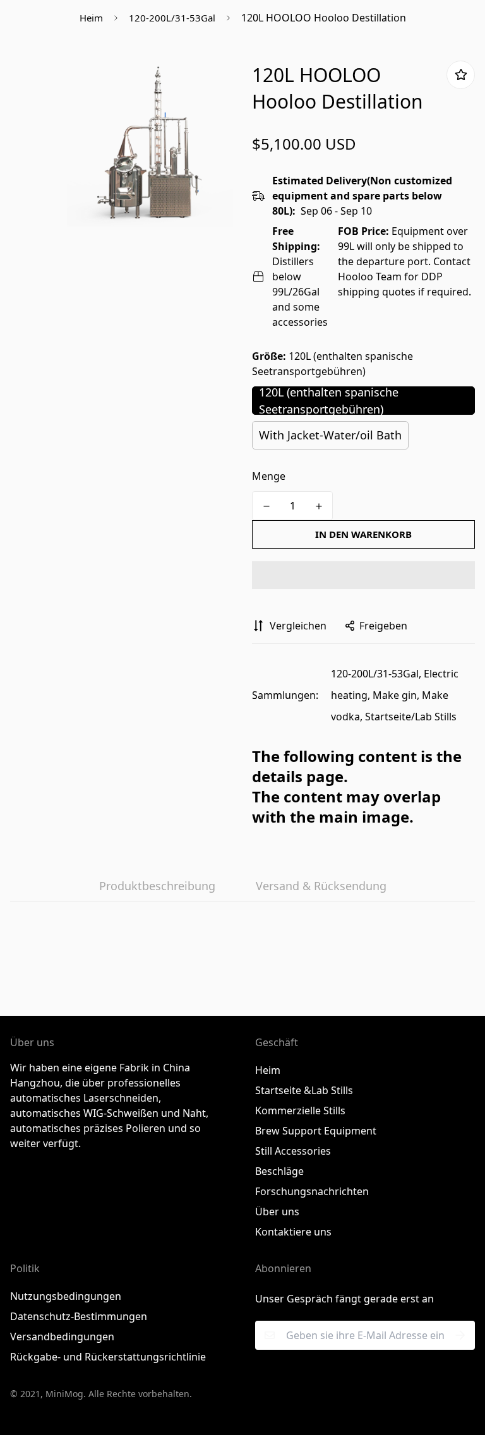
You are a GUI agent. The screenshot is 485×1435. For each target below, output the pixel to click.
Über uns (277, 1211)
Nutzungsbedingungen (65, 1296)
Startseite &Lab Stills (304, 1090)
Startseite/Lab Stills (411, 716)
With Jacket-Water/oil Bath (330, 435)
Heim (91, 17)
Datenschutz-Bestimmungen (78, 1316)
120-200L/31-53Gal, (376, 674)
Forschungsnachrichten (312, 1191)
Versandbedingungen (62, 1336)
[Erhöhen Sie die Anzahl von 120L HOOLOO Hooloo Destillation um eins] (318, 506)
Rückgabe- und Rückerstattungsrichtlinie (108, 1357)
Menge (268, 476)
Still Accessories (293, 1151)
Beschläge (279, 1171)
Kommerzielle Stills (300, 1110)
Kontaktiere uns (293, 1232)
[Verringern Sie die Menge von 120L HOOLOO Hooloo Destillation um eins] (266, 506)
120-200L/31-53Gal (172, 17)
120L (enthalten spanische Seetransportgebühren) (328, 400)
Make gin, (396, 695)
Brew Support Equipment (315, 1131)
